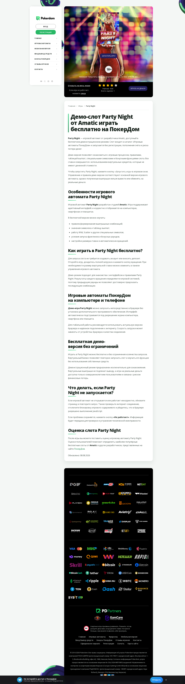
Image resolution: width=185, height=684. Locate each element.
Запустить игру (108, 56)
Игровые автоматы (42, 43)
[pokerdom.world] (45, 81)
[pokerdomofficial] (48, 81)
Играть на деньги (138, 88)
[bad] (99, 85)
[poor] (103, 85)
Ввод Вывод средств (43, 54)
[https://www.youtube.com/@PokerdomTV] (41, 81)
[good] (111, 85)
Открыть (156, 680)
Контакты (38, 69)
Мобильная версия (42, 49)
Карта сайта (133, 643)
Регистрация (45, 32)
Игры (80, 106)
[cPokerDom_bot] (52, 81)
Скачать (120, 643)
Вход (45, 26)
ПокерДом (79, 448)
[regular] (107, 85)
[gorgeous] (116, 85)
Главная (37, 38)
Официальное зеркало (90, 643)
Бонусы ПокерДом (42, 59)
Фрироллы (113, 637)
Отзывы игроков (41, 64)
